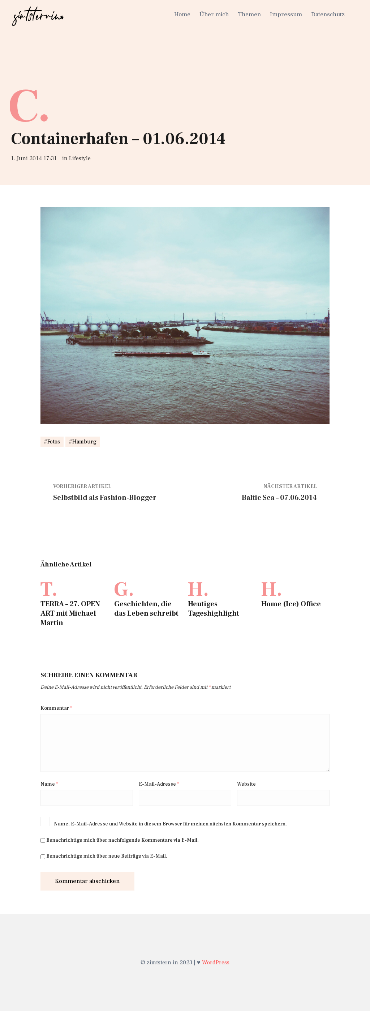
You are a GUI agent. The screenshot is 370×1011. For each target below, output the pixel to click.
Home (182, 14)
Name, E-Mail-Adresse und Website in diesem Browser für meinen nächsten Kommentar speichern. (170, 824)
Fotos (53, 441)
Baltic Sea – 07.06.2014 (279, 497)
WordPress (215, 962)
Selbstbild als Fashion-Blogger (104, 497)
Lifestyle (80, 158)
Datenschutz (328, 14)
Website (246, 784)
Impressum (286, 14)
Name (49, 784)
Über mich (214, 14)
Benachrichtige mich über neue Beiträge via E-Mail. (106, 856)
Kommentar (56, 708)
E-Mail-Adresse (159, 784)
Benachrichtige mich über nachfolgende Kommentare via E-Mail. (122, 840)
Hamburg (84, 441)
